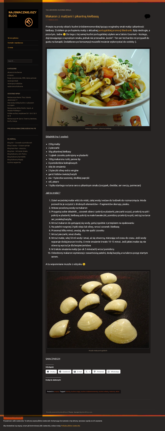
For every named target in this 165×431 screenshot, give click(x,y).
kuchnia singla (75, 391)
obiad (117, 391)
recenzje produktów (14, 83)
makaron (112, 391)
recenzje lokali (12, 81)
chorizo (68, 391)
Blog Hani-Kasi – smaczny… (17, 148)
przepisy (10, 75)
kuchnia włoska (103, 391)
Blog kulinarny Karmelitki (16, 157)
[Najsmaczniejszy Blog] (22, 29)
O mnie (10, 47)
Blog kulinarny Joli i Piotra (16, 154)
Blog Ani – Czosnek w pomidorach (19, 143)
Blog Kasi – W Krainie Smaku (17, 151)
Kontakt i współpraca (15, 43)
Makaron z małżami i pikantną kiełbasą (72, 16)
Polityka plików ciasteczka (70, 426)
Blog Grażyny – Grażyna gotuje (18, 145)
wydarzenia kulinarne (15, 86)
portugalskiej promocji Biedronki (115, 30)
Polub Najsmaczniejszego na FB (21, 128)
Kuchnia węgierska (14, 162)
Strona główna (13, 38)
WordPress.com (87, 412)
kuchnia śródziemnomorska (89, 391)
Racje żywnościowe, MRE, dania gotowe (21, 78)
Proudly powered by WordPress (56, 412)
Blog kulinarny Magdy (15, 159)
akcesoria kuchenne (14, 72)
